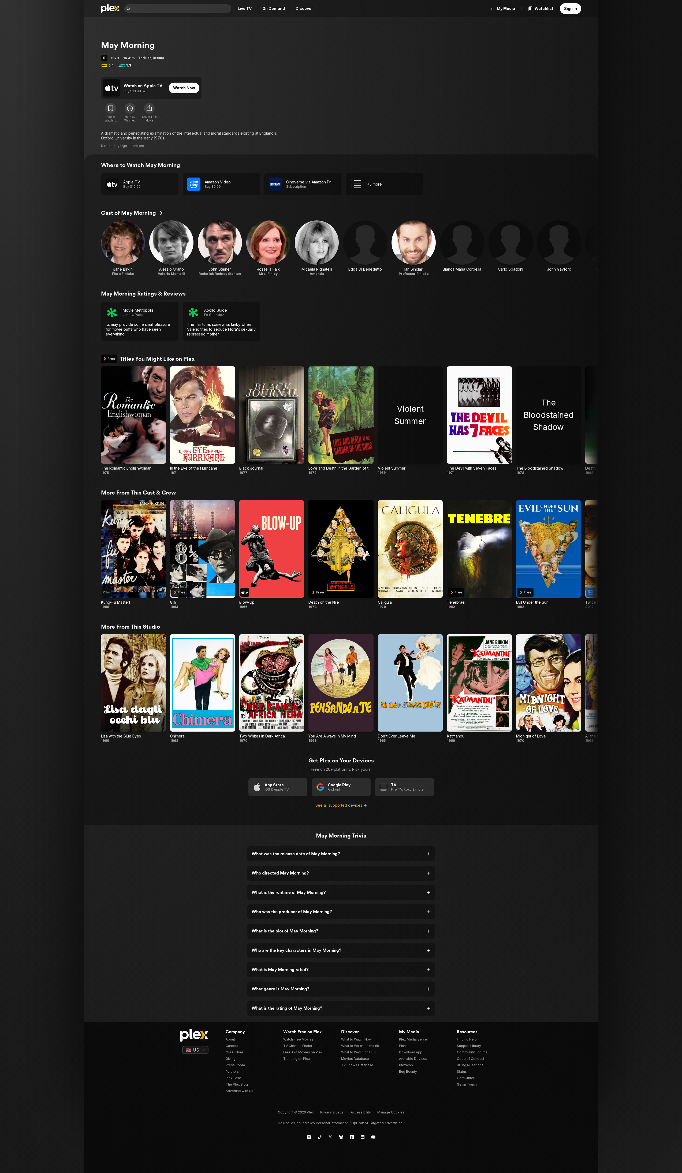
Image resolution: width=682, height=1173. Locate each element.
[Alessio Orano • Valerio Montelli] (171, 248)
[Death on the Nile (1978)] (340, 554)
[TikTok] (319, 1137)
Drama (158, 58)
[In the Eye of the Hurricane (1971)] (202, 420)
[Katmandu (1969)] (479, 688)
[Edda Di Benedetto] (365, 248)
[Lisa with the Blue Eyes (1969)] (133, 688)
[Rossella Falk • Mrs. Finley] (268, 248)
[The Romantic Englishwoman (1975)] (133, 420)
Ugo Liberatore (132, 146)
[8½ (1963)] (202, 554)
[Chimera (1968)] (202, 688)
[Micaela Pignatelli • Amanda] (317, 248)
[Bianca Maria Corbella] (462, 248)
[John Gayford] (559, 248)
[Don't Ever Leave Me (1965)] (410, 688)
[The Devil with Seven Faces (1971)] (479, 420)
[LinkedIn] (362, 1137)
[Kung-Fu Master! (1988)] (133, 554)
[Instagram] (309, 1137)
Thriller (144, 58)
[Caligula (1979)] (410, 554)
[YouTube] (373, 1137)
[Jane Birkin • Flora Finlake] (123, 248)
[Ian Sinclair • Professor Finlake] (414, 248)
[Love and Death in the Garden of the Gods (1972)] (340, 420)
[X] (330, 1137)
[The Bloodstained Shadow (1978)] (548, 420)
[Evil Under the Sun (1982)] (548, 554)
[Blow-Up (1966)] (271, 554)
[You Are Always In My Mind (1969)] (340, 688)
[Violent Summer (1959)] (410, 420)
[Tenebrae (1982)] (479, 554)
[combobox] (181, 8)
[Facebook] (351, 1137)
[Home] (110, 8)
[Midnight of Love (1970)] (548, 688)
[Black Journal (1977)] (271, 420)
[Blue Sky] (341, 1137)
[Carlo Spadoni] (511, 248)
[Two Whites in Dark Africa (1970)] (271, 688)
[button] (149, 112)
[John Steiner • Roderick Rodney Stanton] (220, 248)
